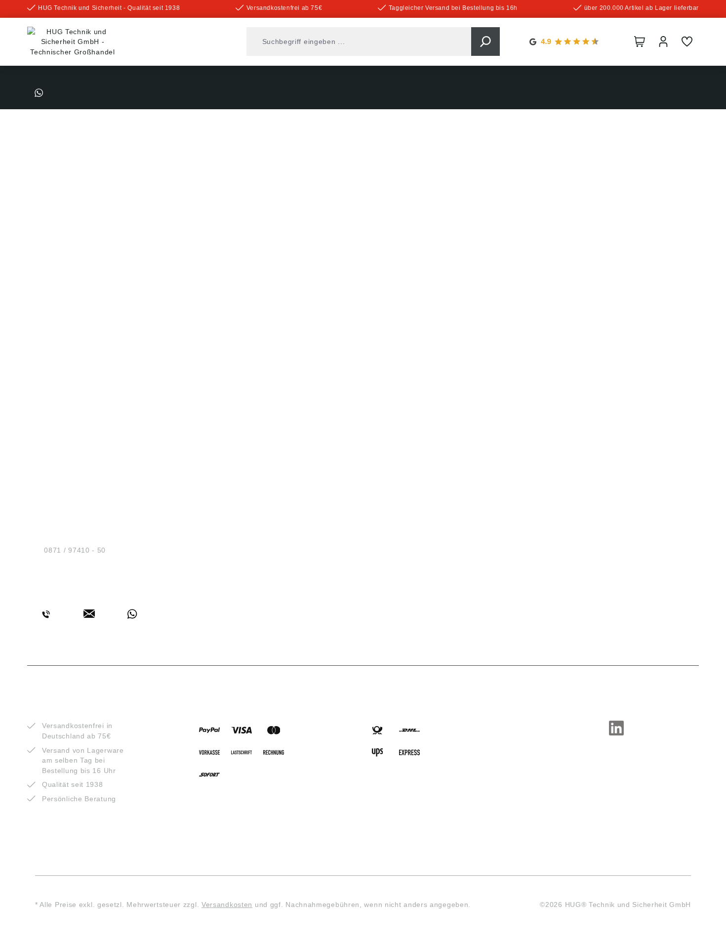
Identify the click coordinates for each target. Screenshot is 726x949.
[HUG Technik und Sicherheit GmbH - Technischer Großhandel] (72, 42)
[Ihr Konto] (663, 41)
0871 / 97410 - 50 (75, 550)
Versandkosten (227, 904)
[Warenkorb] (639, 41)
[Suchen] (485, 41)
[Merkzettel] (687, 41)
